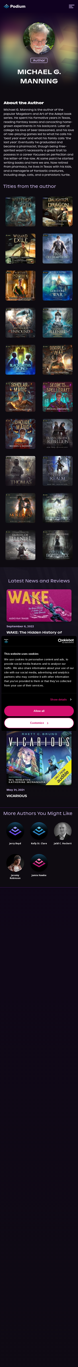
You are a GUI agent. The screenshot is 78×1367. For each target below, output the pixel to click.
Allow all (39, 710)
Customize (37, 722)
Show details (58, 699)
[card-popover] (20, 211)
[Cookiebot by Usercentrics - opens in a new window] (58, 641)
